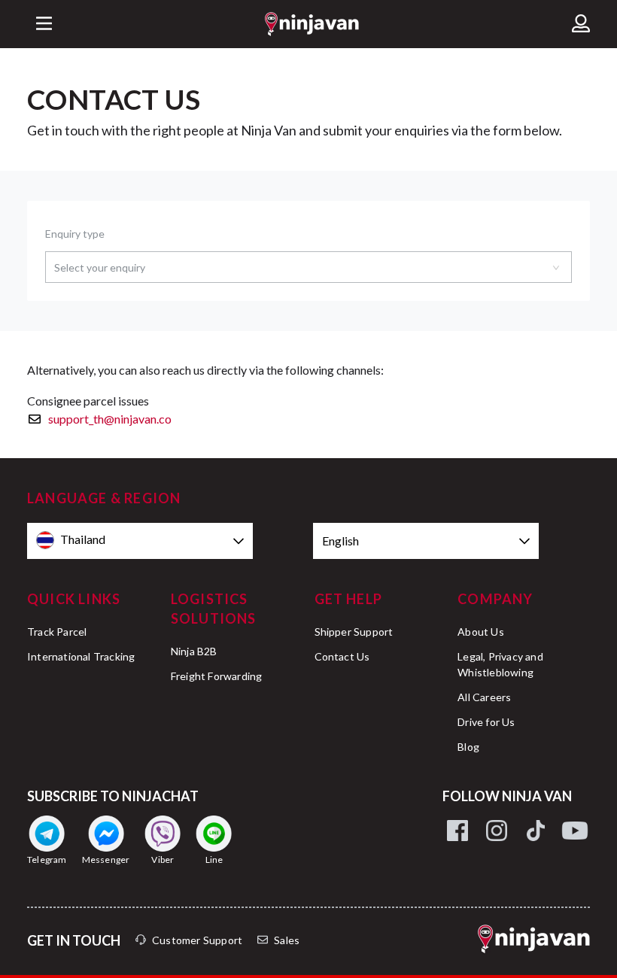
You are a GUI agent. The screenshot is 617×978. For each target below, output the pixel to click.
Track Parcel (57, 631)
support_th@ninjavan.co (110, 419)
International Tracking (81, 656)
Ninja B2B (194, 651)
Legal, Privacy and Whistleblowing (500, 664)
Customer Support (197, 940)
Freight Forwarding (217, 676)
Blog (468, 746)
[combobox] (308, 267)
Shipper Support (354, 631)
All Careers (484, 697)
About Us (480, 631)
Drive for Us (486, 721)
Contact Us (342, 656)
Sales (286, 940)
